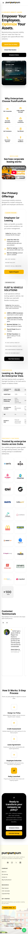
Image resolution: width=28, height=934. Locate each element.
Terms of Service (10, 926)
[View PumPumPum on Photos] (11, 862)
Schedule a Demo (9, 908)
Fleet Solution (5, 888)
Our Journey (5, 874)
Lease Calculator (18, 79)
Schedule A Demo (14, 55)
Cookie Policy (19, 926)
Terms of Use (18, 924)
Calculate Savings (14, 833)
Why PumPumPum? (6, 879)
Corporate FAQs (6, 893)
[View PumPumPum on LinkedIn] (20, 862)
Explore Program (14, 272)
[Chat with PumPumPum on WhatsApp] (24, 930)
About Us (4, 871)
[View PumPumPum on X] (16, 862)
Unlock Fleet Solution (10, 50)
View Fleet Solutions (14, 359)
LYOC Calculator (6, 891)
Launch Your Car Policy (10, 44)
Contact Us (4, 877)
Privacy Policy (10, 924)
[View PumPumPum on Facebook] (7, 862)
